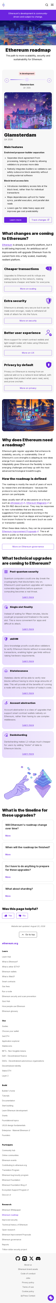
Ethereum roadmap (10, 1215)
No (24, 915)
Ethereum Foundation (11, 1180)
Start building (7, 1106)
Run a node (7, 991)
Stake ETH (6, 1071)
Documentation (8, 1100)
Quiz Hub (6, 1001)
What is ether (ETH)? (11, 967)
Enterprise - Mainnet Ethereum (16, 1130)
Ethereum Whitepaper (11, 1210)
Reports (5, 1244)
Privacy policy (28, 1282)
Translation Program (10, 1170)
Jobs (28, 1278)
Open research (8, 1230)
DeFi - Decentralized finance (14, 1056)
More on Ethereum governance (28, 546)
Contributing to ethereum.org (14, 1165)
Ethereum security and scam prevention (19, 996)
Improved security (10, 1220)
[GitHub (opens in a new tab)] (17, 1258)
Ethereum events (9, 1160)
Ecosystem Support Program (15, 1190)
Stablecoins (7, 1046)
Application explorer (11, 1041)
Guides (5, 1026)
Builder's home (8, 1091)
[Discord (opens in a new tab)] (38, 1258)
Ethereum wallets (9, 971)
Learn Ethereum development (14, 1110)
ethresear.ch (17, 503)
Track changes (42, 221)
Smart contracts (8, 981)
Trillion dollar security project (14, 1249)
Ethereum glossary (10, 1011)
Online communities (10, 1155)
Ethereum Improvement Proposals (20, 531)
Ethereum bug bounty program (15, 1175)
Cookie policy (28, 1291)
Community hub (8, 1150)
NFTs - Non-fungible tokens (14, 1051)
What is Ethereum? (10, 962)
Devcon (6, 1195)
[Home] (3, 5)
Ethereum (7, 244)
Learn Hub (6, 957)
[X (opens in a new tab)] (31, 1258)
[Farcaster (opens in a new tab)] (24, 1258)
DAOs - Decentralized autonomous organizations (23, 1061)
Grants (5, 1115)
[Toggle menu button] (52, 5)
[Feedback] (51, 1298)
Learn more (15, 220)
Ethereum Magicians (37, 503)
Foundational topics (10, 1120)
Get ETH (5, 1036)
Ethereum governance (11, 1239)
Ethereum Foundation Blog (14, 1185)
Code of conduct (28, 1273)
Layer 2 (5, 1076)
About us (28, 1265)
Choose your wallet (10, 1031)
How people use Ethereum (13, 1006)
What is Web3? (8, 976)
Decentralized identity (11, 1066)
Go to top (30, 934)
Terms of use (28, 1287)
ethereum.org (10, 943)
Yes (10, 915)
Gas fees (6, 986)
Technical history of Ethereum (15, 1225)
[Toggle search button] (46, 5)
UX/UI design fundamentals (13, 1125)
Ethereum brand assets (28, 1269)
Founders (6, 1135)
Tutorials (5, 1096)
